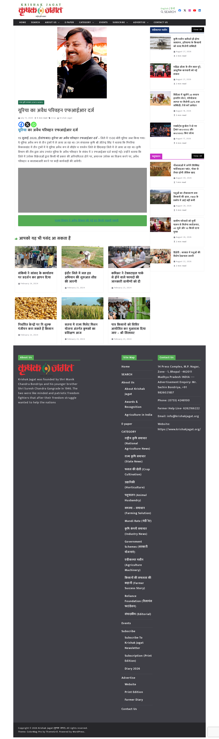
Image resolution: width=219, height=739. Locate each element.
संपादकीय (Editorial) (138, 614)
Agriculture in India (138, 414)
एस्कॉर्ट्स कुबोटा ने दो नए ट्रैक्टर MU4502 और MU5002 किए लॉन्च (185, 129)
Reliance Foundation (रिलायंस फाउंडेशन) (138, 601)
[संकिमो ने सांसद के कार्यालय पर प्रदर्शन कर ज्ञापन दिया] (36, 248)
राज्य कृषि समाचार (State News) (31, 102)
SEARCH (35, 22)
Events (103, 22)
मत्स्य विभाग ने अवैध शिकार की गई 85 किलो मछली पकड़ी (87, 220)
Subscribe (119, 22)
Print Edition (134, 692)
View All (198, 29)
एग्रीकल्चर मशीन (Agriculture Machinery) (134, 565)
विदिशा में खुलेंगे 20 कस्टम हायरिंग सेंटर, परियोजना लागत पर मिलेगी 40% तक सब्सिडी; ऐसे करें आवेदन (186, 100)
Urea (53, 118)
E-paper (69, 22)
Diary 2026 (132, 668)
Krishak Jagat (66, 118)
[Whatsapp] (34, 124)
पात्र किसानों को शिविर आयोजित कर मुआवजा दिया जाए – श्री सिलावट (128, 329)
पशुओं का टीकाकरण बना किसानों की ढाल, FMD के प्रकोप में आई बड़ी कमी (186, 197)
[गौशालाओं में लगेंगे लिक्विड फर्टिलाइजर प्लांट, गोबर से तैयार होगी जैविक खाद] (160, 175)
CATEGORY (85, 22)
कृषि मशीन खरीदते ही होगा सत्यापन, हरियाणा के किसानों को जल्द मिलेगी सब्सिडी (187, 42)
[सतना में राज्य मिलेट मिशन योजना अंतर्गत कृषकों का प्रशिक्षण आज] (82, 299)
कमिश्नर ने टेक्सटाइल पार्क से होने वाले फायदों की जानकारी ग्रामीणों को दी (127, 277)
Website (130, 684)
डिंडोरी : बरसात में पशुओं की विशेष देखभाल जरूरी (186, 254)
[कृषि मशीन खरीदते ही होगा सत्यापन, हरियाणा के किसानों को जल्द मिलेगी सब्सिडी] (160, 48)
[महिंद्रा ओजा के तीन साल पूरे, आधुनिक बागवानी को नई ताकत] (160, 76)
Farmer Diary (134, 699)
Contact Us (161, 22)
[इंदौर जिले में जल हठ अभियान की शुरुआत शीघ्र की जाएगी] (82, 248)
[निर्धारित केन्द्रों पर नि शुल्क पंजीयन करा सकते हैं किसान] (36, 299)
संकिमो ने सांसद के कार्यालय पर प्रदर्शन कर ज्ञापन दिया (36, 275)
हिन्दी (173, 8)
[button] (58, 22)
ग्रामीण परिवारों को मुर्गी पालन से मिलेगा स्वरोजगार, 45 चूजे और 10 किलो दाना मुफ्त (186, 226)
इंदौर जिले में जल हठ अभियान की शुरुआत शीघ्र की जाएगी (81, 277)
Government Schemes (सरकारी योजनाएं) (136, 547)
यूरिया (22, 130)
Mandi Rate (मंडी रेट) (138, 521)
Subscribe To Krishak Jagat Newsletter (134, 643)
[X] (27, 124)
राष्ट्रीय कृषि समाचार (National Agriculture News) (137, 443)
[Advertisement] (82, 190)
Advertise (139, 22)
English (165, 8)
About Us (50, 22)
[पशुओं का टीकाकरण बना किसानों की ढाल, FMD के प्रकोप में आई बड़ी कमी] (160, 203)
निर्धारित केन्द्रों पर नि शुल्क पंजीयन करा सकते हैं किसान (36, 327)
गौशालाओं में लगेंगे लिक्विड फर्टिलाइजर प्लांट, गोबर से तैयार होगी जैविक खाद (186, 169)
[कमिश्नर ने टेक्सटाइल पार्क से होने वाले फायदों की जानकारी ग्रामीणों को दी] (129, 248)
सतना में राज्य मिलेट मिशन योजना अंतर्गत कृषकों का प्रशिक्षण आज (81, 329)
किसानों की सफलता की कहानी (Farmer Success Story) (138, 583)
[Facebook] (21, 124)
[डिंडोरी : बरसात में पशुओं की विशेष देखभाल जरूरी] (160, 260)
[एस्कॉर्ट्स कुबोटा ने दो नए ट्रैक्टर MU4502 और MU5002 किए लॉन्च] (160, 135)
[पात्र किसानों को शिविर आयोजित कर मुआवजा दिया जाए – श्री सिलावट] (129, 299)
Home (22, 22)
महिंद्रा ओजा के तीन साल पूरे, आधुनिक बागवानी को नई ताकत (187, 70)
